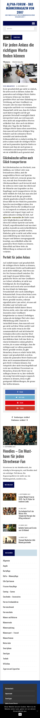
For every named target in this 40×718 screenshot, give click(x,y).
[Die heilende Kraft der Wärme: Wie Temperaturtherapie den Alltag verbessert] (9, 513)
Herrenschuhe (8, 612)
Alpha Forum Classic (11, 703)
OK (20, 714)
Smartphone (7, 648)
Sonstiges (6, 653)
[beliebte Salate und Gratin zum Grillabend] (9, 530)
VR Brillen (6, 663)
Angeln (5, 566)
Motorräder (7, 643)
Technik (5, 658)
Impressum (8, 693)
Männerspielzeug (8, 627)
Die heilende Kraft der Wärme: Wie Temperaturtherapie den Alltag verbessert (27, 514)
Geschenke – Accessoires (12, 596)
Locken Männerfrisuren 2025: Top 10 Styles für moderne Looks (27, 499)
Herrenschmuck (8, 607)
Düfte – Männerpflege (10, 576)
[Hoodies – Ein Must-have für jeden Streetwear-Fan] (20, 443)
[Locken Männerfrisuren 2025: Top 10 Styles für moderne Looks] (9, 499)
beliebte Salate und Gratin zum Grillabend (27, 529)
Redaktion (11, 86)
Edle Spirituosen (8, 581)
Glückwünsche (17, 62)
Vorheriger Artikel (22, 417)
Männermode (7, 622)
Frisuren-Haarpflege (10, 586)
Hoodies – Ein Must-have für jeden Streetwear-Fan (17, 456)
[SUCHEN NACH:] (20, 28)
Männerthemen (8, 638)
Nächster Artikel (18, 420)
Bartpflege (6, 571)
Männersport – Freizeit (11, 632)
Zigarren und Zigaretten (11, 669)
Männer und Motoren (10, 617)
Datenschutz (9, 688)
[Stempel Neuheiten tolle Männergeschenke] (9, 542)
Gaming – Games (9, 591)
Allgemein (6, 560)
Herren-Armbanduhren (10, 602)
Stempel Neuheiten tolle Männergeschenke (27, 541)
